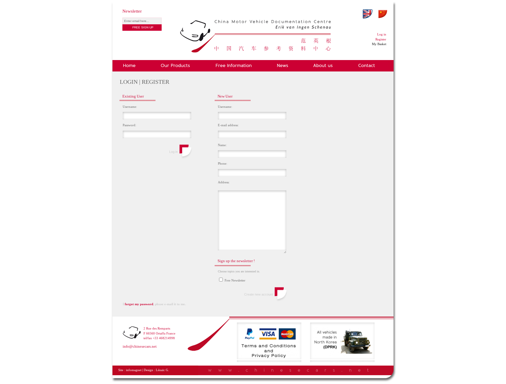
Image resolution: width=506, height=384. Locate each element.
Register (380, 39)
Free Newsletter (234, 280)
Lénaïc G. (162, 370)
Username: (130, 106)
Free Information (233, 65)
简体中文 (383, 14)
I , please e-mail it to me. (154, 304)
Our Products (175, 65)
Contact (367, 65)
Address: (224, 182)
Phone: (222, 163)
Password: (129, 125)
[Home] (256, 22)
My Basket (379, 44)
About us (323, 65)
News (282, 65)
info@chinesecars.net (140, 346)
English (367, 14)
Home (130, 65)
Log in (381, 34)
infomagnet (133, 370)
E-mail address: (228, 125)
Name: (222, 145)
